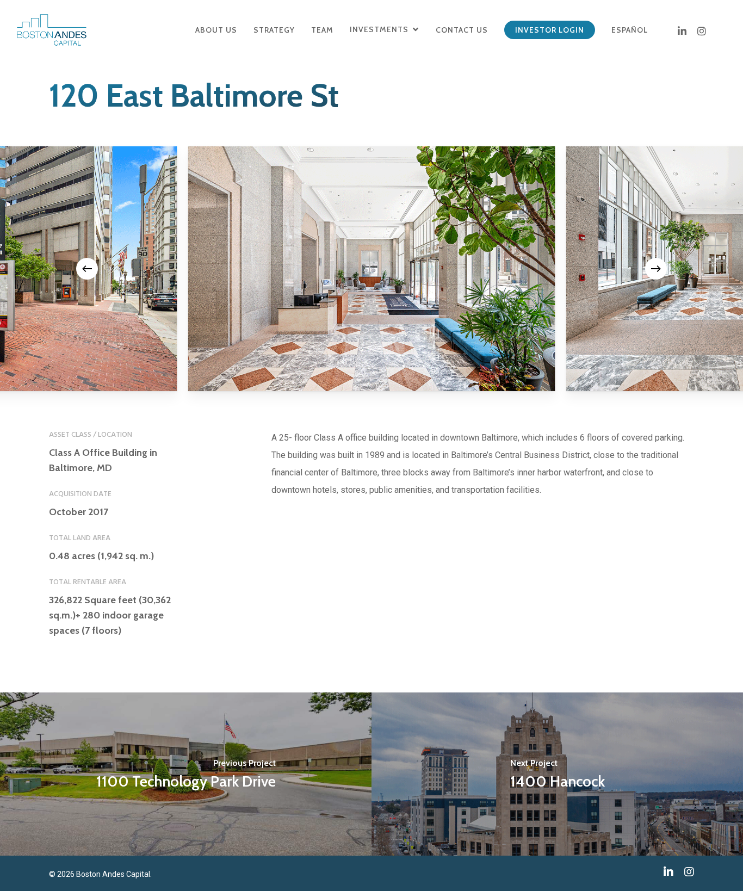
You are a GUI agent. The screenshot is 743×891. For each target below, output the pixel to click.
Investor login (549, 30)
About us (216, 30)
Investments (379, 29)
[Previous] (87, 269)
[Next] (656, 269)
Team (322, 30)
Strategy (274, 30)
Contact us (462, 30)
